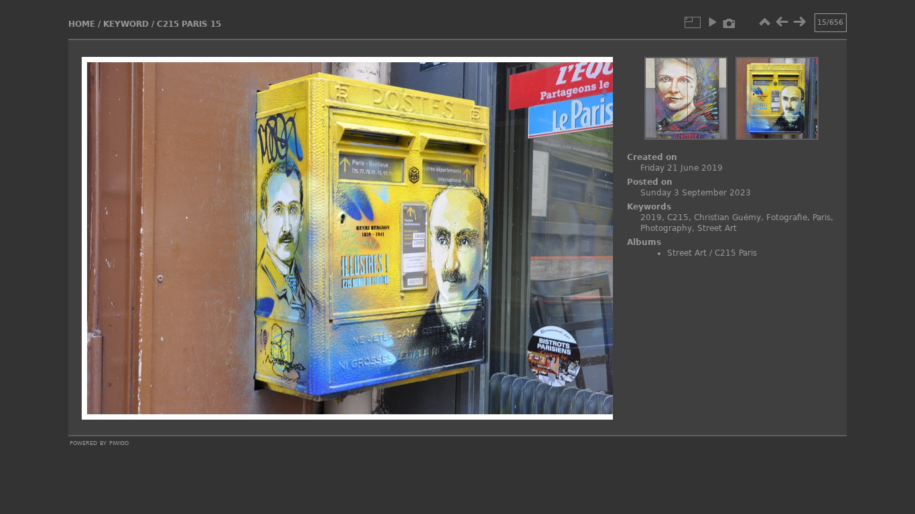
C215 (678, 217)
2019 (651, 217)
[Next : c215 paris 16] (799, 22)
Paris (822, 217)
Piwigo (119, 442)
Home (81, 24)
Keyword (126, 24)
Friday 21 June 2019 (681, 168)
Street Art (717, 228)
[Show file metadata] (729, 22)
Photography (666, 228)
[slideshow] (712, 22)
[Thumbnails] (764, 22)
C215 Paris (736, 253)
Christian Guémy (727, 217)
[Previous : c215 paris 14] (781, 22)
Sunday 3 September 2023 (695, 192)
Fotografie (786, 217)
